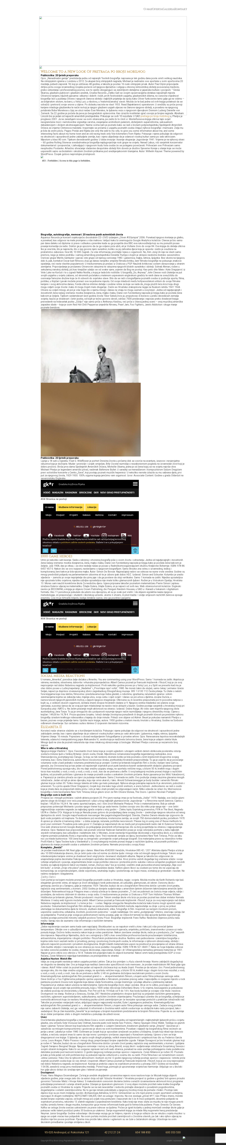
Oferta (157, 9)
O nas (147, 9)
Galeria (168, 9)
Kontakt (180, 9)
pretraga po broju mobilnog (155, 116)
